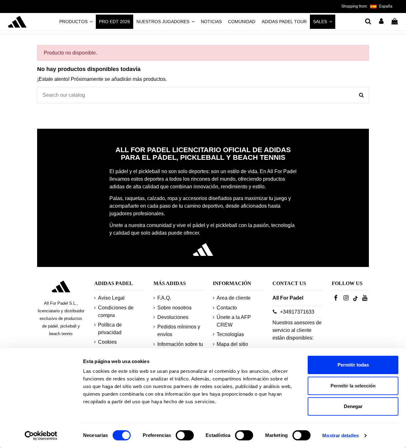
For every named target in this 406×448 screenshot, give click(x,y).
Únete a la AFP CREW (234, 321)
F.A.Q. (164, 298)
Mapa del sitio (232, 344)
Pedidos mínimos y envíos (178, 330)
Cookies (107, 342)
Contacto (227, 307)
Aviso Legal (111, 298)
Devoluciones (172, 317)
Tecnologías (230, 334)
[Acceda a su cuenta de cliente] (381, 22)
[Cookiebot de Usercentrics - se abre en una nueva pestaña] (41, 435)
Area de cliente (234, 298)
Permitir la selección (353, 385)
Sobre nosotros (174, 307)
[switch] (185, 435)
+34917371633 (297, 312)
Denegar (353, 406)
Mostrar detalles (340, 435)
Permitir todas (353, 364)
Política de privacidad (110, 328)
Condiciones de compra (116, 311)
